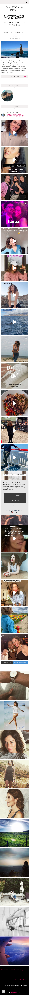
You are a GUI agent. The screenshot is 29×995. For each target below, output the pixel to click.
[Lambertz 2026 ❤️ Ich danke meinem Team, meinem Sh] (14, 187)
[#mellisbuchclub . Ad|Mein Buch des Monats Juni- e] (14, 376)
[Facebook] (22, 2)
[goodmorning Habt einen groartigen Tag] (14, 774)
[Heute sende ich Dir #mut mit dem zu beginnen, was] (14, 593)
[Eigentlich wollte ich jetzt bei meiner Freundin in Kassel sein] (14, 950)
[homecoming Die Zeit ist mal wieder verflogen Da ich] (14, 744)
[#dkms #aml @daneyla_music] (14, 160)
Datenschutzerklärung (16, 969)
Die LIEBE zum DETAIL (14, 9)
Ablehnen (15, 500)
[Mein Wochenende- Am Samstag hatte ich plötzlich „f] (14, 620)
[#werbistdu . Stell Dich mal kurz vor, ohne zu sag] (14, 295)
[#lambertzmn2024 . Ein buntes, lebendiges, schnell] (14, 647)
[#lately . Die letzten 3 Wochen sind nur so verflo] (14, 430)
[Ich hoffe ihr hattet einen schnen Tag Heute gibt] (14, 862)
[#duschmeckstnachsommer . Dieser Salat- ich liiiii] (14, 403)
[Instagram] (24, 2)
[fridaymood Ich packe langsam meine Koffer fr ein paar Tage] (14, 833)
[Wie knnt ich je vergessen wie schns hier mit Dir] (14, 892)
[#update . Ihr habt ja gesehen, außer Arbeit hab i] (14, 241)
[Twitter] (27, 2)
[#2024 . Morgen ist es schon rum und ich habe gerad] (14, 268)
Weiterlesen (15, 76)
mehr (15, 506)
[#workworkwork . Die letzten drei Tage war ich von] (14, 565)
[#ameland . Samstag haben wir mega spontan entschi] (14, 457)
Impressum (4, 969)
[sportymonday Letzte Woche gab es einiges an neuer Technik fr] (14, 685)
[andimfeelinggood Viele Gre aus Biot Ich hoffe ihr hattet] (14, 715)
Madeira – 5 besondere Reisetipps (14, 32)
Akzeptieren (15, 495)
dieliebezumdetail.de (16, 992)
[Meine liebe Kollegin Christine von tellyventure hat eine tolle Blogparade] (14, 803)
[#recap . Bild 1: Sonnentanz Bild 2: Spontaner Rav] (14, 349)
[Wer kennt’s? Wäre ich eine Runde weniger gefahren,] (14, 538)
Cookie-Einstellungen (21, 980)
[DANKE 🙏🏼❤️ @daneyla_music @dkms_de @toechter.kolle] (14, 133)
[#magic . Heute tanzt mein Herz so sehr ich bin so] (14, 322)
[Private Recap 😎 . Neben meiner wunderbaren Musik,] (14, 214)
